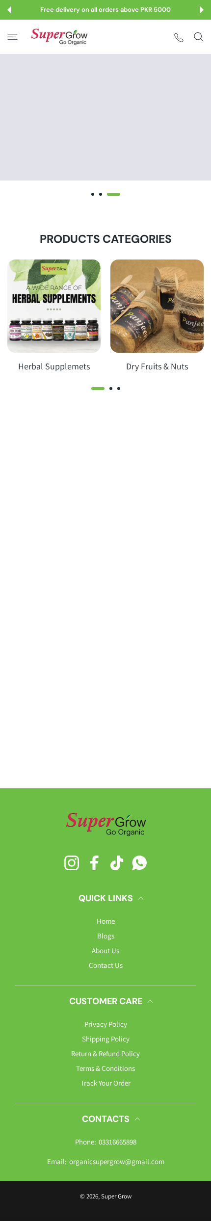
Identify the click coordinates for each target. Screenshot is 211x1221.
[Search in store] (198, 36)
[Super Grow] (58, 37)
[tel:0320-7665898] (178, 37)
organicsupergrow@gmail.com (116, 1161)
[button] (9, 10)
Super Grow (116, 1196)
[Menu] (12, 36)
